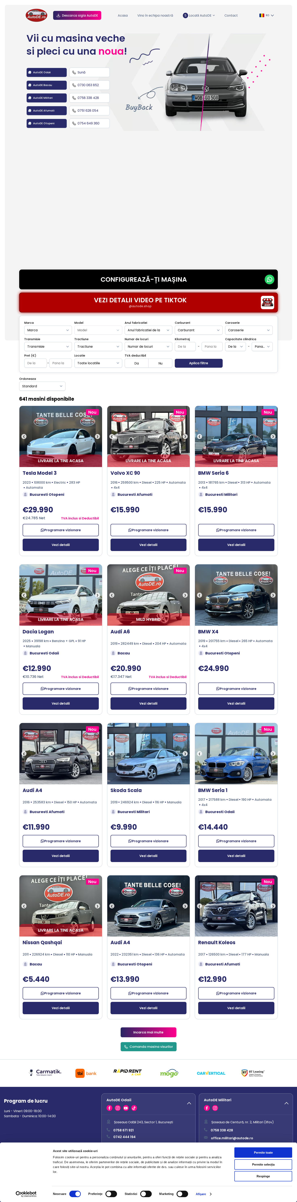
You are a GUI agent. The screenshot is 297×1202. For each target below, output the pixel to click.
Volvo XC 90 (125, 473)
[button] (148, 1104)
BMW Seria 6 (213, 473)
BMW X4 (208, 631)
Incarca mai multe (148, 1032)
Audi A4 (32, 790)
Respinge (263, 1176)
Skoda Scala (126, 790)
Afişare (201, 1194)
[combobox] (48, 330)
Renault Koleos (216, 942)
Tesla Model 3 (40, 473)
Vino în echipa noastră (155, 15)
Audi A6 (120, 631)
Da (136, 363)
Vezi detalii (61, 545)
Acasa (123, 15)
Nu (160, 363)
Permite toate (263, 1152)
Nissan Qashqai (42, 942)
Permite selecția (263, 1164)
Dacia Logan (38, 631)
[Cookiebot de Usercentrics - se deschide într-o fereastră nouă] (26, 1194)
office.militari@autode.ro (232, 1138)
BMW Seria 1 (212, 790)
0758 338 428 (222, 1130)
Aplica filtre (198, 363)
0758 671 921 (123, 1130)
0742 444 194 (124, 1137)
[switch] (111, 1194)
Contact (231, 15)
